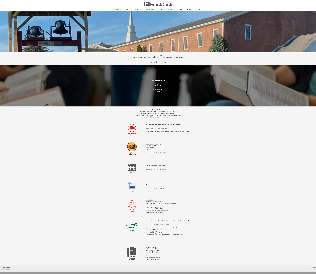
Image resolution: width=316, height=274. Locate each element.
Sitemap (8, 267)
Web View (312, 269)
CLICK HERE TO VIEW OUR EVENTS (156, 169)
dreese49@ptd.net (170, 203)
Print (4, 267)
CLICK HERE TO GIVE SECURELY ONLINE (157, 224)
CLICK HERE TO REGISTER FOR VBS (156, 152)
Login (313, 267)
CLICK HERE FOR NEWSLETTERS (155, 188)
